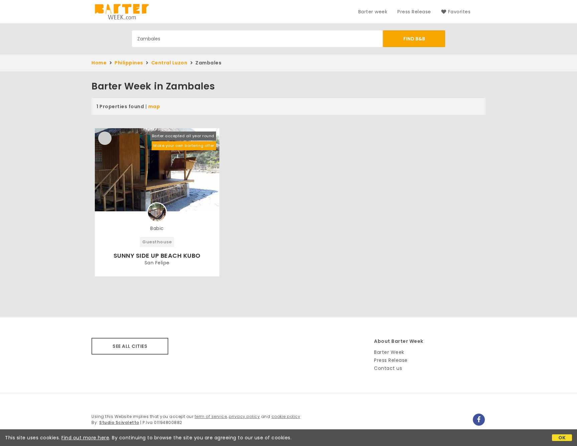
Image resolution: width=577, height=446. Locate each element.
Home (99, 62)
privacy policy (244, 416)
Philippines (129, 62)
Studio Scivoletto (119, 422)
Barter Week (389, 352)
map (154, 106)
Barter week (373, 11)
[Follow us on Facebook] (479, 420)
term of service (211, 416)
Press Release (414, 11)
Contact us (388, 368)
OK (562, 437)
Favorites (459, 11)
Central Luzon (169, 62)
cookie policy (286, 416)
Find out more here (85, 437)
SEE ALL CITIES (130, 346)
